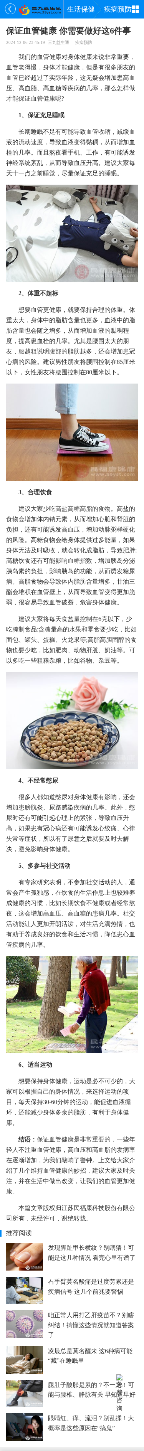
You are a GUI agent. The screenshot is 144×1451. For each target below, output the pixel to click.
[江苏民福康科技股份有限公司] (40, 9)
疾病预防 (118, 9)
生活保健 (81, 9)
